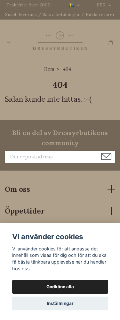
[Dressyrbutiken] (60, 40)
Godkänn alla (60, 286)
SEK (102, 5)
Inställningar (60, 303)
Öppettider (25, 210)
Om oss (17, 189)
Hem (49, 69)
